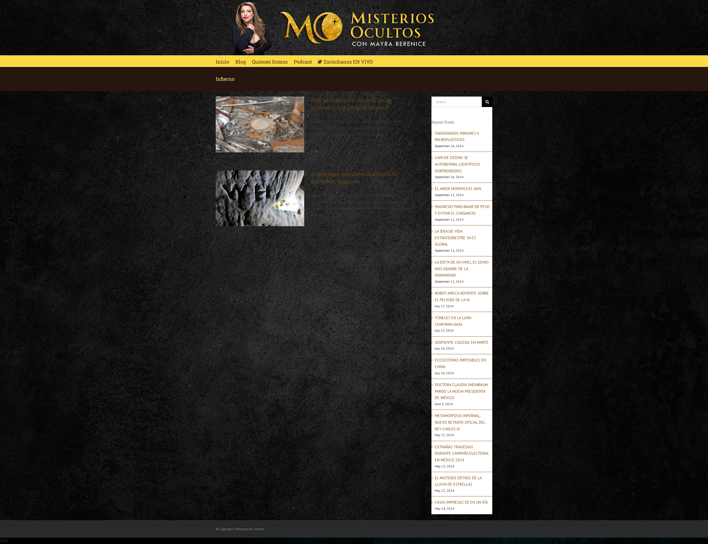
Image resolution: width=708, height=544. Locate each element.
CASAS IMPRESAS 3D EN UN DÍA (461, 502)
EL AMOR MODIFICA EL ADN (458, 188)
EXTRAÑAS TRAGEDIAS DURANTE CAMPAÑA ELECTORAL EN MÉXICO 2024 (462, 453)
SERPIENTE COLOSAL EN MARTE (461, 342)
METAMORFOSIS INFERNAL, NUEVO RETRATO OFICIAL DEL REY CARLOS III (460, 422)
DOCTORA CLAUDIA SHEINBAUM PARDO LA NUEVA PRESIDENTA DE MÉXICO (461, 391)
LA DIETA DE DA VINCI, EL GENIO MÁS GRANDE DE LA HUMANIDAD (462, 269)
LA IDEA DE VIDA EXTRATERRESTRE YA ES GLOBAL (455, 238)
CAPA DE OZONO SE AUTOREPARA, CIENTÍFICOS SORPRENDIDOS (457, 164)
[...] (379, 134)
